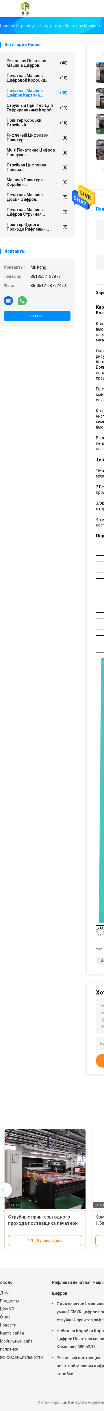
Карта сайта (12, 1333)
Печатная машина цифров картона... (37, 92)
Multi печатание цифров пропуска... (37, 152)
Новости (8, 1325)
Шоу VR (7, 1309)
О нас (5, 1317)
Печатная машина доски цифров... (37, 197)
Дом (4, 1293)
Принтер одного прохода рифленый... (37, 226)
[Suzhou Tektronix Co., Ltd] (25, 8)
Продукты (9, 1301)
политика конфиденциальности (20, 1353)
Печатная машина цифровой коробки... (37, 77)
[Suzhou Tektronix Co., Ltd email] (8, 300)
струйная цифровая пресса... (37, 167)
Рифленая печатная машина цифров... (37, 63)
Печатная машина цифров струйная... (37, 212)
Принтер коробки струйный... (37, 122)
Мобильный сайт (16, 1341)
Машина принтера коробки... (37, 182)
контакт (37, 316)
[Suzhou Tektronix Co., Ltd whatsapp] (22, 300)
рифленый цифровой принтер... (37, 137)
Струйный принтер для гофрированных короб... (37, 107)
